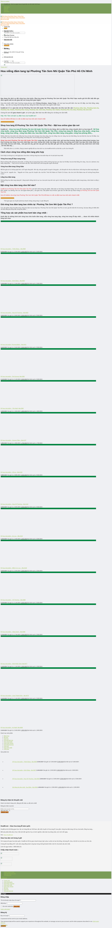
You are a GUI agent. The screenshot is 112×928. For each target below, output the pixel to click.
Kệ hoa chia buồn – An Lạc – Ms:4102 (12, 536)
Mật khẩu (4, 903)
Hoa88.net (4, 878)
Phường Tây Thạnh (7, 109)
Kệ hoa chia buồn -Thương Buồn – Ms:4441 (13, 344)
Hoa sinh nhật (8, 39)
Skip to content (5, 1)
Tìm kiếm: (7, 62)
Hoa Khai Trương (9, 35)
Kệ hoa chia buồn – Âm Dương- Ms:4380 (13, 376)
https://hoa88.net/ (8, 834)
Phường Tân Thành (53, 109)
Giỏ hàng (6, 11)
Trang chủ (7, 26)
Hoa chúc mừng (8, 44)
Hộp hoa (6, 749)
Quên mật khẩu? (5, 909)
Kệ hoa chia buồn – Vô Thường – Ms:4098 (13, 600)
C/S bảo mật (7, 875)
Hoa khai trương (9, 744)
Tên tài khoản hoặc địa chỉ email (10, 900)
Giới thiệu (7, 7)
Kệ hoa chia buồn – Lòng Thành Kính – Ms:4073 (15, 695)
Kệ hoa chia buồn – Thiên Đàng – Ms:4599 (13, 249)
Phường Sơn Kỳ (93, 108)
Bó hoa (6, 48)
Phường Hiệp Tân (79, 108)
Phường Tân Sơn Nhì (84, 109)
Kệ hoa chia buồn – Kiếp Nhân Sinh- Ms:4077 (14, 663)
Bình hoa (6, 736)
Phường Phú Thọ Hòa (68, 109)
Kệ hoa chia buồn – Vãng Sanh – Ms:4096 (13, 632)
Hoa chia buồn (8, 31)
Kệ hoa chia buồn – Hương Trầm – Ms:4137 (13, 440)
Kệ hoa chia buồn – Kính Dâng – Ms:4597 (13, 280)
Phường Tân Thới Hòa (37, 109)
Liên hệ (6, 8)
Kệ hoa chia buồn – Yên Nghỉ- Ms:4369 (12, 408)
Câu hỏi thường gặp (10, 873)
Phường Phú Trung (22, 109)
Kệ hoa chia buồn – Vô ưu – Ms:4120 (11, 472)
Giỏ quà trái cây (8, 57)
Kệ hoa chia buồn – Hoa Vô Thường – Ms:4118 (14, 504)
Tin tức (6, 10)
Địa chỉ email (5, 915)
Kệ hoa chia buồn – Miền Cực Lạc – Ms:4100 (14, 568)
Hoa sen (6, 746)
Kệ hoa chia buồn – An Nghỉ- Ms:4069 (12, 727)
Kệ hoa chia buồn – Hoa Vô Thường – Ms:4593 (14, 312)
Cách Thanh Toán (9, 872)
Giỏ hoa (6, 52)
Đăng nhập (16, 906)
